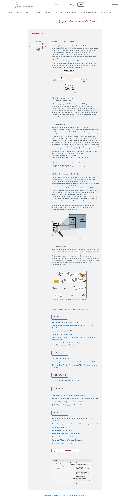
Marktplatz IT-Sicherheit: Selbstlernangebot (66, 437)
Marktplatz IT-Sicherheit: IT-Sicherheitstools (66, 434)
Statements (58, 12)
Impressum (47, 495)
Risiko (84, 104)
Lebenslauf (37, 12)
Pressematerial (106, 12)
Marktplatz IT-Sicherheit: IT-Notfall (63, 430)
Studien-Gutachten (71, 12)
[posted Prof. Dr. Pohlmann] (22, 2)
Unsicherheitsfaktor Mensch (61, 52)
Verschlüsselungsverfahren (67, 61)
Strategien (48, 12)
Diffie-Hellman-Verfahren (81, 157)
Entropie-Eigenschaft (89, 179)
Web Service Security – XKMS (62, 331)
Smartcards (86, 188)
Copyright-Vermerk (77, 92)
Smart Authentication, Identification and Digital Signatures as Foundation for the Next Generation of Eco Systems (75, 344)
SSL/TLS (69, 157)
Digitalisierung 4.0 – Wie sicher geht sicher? (66, 405)
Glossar (71, 495)
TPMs (53, 190)
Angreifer (96, 61)
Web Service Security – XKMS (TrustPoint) (65, 322)
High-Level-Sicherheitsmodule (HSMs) (71, 190)
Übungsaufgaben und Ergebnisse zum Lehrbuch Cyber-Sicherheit (73, 362)
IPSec (63, 157)
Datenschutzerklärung (55, 495)
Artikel (11, 12)
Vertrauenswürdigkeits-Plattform (62, 443)
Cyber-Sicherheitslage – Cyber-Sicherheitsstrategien (69, 395)
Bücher (28, 12)
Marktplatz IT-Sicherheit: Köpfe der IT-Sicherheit (67, 440)
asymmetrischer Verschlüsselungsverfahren (68, 154)
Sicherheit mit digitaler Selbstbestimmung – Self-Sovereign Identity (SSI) (75, 398)
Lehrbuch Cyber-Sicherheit (89, 12)
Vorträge (19, 12)
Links (67, 495)
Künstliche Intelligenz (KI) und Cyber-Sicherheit (67, 402)
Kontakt (63, 495)
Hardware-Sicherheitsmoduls (76, 194)
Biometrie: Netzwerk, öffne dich (62, 334)
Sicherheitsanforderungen (81, 132)
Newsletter (82, 495)
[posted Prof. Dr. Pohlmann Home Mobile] (22, 7)
